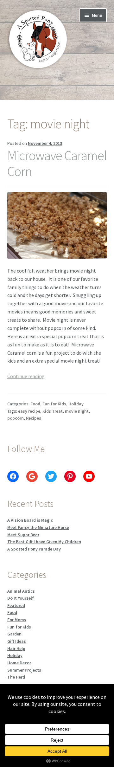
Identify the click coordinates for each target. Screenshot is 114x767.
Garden (14, 634)
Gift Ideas (16, 641)
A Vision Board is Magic (30, 520)
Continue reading (26, 376)
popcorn (15, 418)
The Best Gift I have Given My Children (44, 542)
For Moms (16, 619)
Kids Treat (52, 411)
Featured (16, 605)
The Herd (16, 677)
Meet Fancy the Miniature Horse (38, 527)
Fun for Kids (54, 404)
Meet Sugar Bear (23, 535)
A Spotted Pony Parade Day (34, 549)
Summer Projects (24, 670)
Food (35, 404)
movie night (77, 411)
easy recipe (29, 411)
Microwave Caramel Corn (57, 163)
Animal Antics (21, 591)
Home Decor (19, 663)
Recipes (33, 418)
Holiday (76, 404)
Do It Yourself (20, 598)
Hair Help (16, 648)
